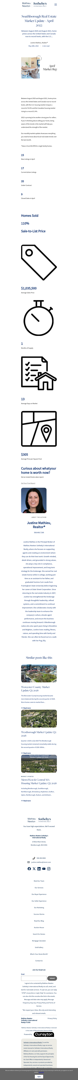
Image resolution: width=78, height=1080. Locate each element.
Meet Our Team (39, 881)
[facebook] (29, 868)
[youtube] (44, 868)
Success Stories (39, 914)
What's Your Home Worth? (39, 954)
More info (41, 1072)
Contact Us (39, 961)
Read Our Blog (39, 921)
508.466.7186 (39, 532)
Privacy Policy (52, 1018)
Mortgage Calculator (39, 941)
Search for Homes (39, 934)
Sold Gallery (39, 947)
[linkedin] (39, 868)
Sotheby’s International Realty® (33, 1042)
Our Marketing (39, 908)
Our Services (39, 888)
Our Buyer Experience (39, 894)
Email (22, 974)
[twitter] (34, 868)
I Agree (39, 1076)
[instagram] (48, 868)
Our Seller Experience (39, 901)
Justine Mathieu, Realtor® (39, 43)
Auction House (39, 928)
